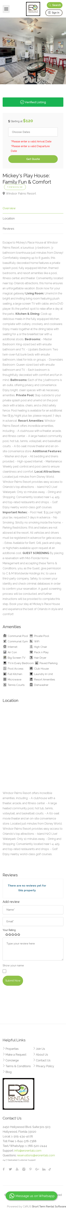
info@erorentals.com (27, 1150)
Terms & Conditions (18, 1066)
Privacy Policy (45, 1066)
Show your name (13, 965)
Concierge (12, 1060)
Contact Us (43, 1060)
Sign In (55, 12)
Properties (12, 1048)
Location (9, 218)
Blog (8, 1072)
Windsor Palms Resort (21, 193)
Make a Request (15, 1054)
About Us (42, 1054)
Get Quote (33, 159)
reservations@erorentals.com (36, 1155)
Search (56, 5)
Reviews (8, 228)
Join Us (40, 1048)
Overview (9, 208)
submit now (12, 980)
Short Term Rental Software (49, 1206)
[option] (33, 49)
